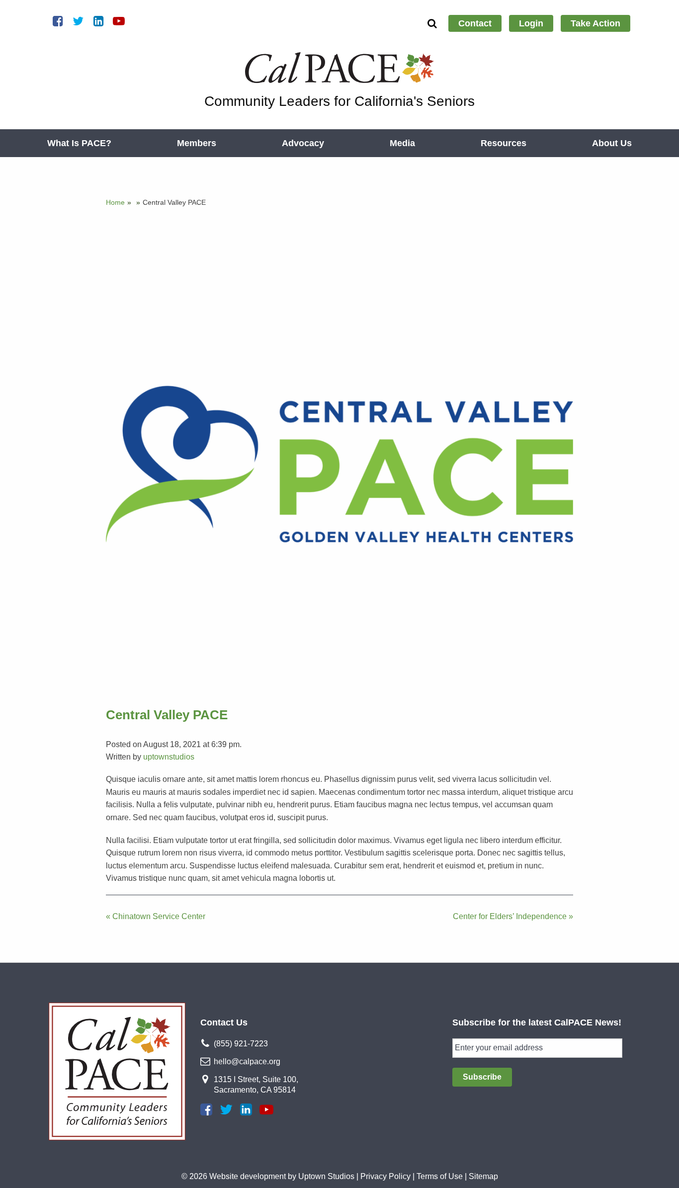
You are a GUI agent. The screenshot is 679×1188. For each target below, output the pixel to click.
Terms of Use (440, 1176)
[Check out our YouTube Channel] (266, 1109)
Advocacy (303, 143)
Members (196, 143)
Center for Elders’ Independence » (513, 916)
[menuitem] (475, 23)
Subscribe (482, 1077)
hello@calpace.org (247, 1061)
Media (402, 143)
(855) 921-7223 (241, 1043)
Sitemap (483, 1176)
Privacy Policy (385, 1176)
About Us (612, 143)
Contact (475, 23)
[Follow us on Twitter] (226, 1109)
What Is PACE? (79, 143)
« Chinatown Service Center (155, 916)
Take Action (595, 23)
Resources (503, 143)
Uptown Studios (326, 1176)
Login (531, 23)
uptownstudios (168, 757)
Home (115, 202)
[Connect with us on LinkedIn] (246, 1109)
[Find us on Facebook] (206, 1109)
